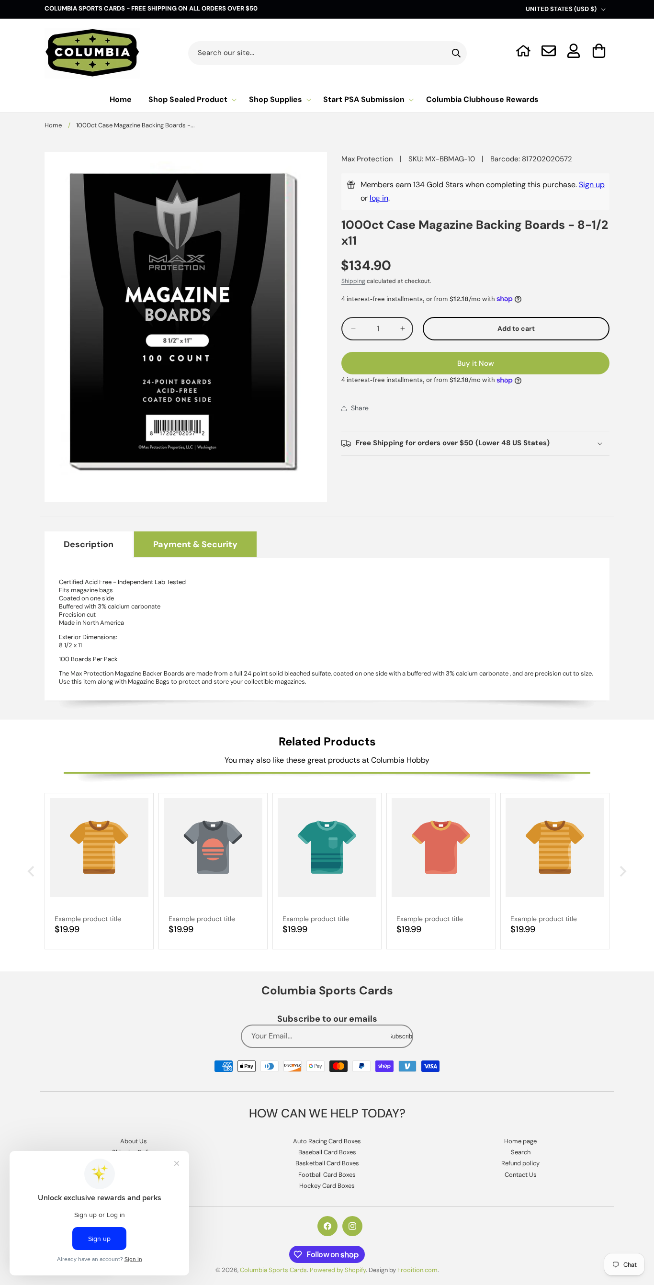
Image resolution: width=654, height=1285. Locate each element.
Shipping (353, 281)
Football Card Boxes (327, 1175)
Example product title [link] (88, 918)
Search (520, 1152)
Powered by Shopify (338, 1270)
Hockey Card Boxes (327, 1186)
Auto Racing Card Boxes (327, 1141)
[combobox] (327, 53)
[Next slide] (622, 871)
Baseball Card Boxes (327, 1152)
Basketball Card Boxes (327, 1164)
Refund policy (520, 1164)
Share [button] (360, 408)
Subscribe (401, 1036)
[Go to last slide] (31, 871)
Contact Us (521, 1175)
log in (379, 198)
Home (53, 125)
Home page (520, 1141)
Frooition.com (417, 1270)
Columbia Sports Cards (273, 1270)
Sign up (592, 185)
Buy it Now (475, 363)
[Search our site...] (456, 53)
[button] (599, 50)
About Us (133, 1141)
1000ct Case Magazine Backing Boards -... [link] (135, 125)
